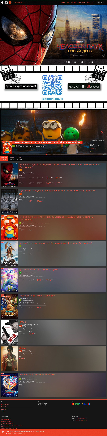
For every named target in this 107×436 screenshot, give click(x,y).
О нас (88, 2)
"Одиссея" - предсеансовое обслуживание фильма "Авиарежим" (57, 190)
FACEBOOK (45, 404)
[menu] (58, 2)
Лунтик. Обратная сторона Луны (38, 269)
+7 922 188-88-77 (81, 420)
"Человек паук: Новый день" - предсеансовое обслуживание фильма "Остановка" (60, 165)
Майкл (22, 348)
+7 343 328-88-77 (81, 418)
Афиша (73, 2)
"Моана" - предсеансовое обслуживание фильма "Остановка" (55, 243)
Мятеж (22, 321)
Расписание (65, 2)
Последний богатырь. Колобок (37, 295)
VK (40, 404)
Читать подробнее (19, 434)
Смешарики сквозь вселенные (37, 374)
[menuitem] (65, 2)
